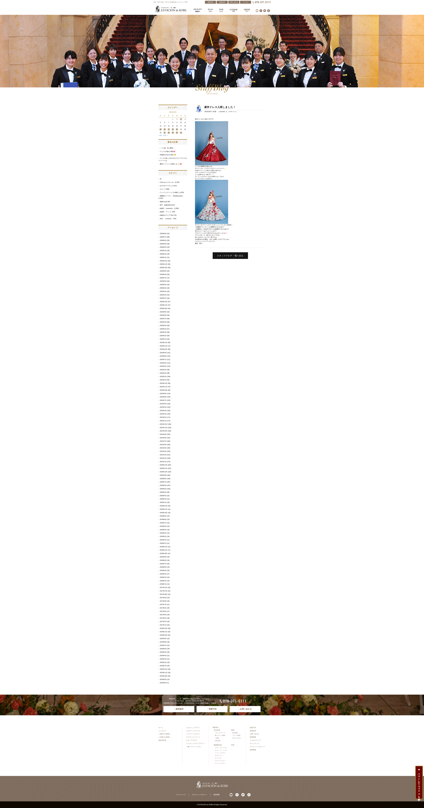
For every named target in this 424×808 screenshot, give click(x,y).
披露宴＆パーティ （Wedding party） (172, 196)
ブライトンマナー (220, 760)
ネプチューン (219, 755)
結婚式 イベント (165, 212)
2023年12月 (163, 342)
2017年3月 (163, 618)
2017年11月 (163, 591)
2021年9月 (163, 434)
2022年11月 (163, 387)
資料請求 (253, 731)
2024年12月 (163, 301)
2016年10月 (163, 635)
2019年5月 (163, 530)
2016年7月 (163, 645)
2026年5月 (163, 244)
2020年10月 (163, 472)
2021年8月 (163, 438)
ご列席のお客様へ (164, 737)
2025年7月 (163, 278)
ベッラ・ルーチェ (220, 753)
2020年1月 (163, 502)
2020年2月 (163, 499)
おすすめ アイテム (166, 186)
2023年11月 (163, 346)
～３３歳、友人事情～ (167, 148)
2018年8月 (163, 560)
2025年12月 (163, 261)
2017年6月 (163, 608)
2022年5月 (163, 407)
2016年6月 (163, 649)
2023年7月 (163, 359)
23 (177, 129)
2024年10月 (163, 308)
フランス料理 (236, 735)
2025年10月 (163, 267)
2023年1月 (163, 380)
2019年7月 (163, 523)
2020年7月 (163, 482)
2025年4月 (163, 288)
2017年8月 (163, 601)
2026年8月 (163, 233)
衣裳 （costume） (219, 111)
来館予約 (253, 727)
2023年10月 (163, 349)
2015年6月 (163, 683)
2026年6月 (163, 240)
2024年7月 (163, 318)
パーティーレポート (193, 734)
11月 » (165, 135)
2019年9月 (163, 516)
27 (164, 132)
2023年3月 (163, 373)
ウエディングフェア (193, 731)
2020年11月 (163, 468)
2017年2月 (163, 621)
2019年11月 (163, 509)
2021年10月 (163, 431)
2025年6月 (163, 281)
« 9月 (160, 135)
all (160, 179)
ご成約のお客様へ (164, 734)
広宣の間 (217, 740)
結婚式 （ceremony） (167, 208)
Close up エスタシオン (167, 182)
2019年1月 (163, 543)
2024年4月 (163, 329)
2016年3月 (163, 659)
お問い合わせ (254, 734)
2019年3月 (163, 536)
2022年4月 (163, 410)
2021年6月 (163, 444)
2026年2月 (163, 254)
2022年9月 (163, 393)
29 (173, 132)
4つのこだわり (236, 738)
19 (160, 129)
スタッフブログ (191, 740)
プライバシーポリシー (257, 747)
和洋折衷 (235, 733)
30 (177, 132)
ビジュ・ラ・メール (221, 750)
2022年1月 (163, 421)
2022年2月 (163, 417)
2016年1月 (163, 666)
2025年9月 (163, 271)
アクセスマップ (255, 740)
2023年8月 (163, 356)
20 (164, 129)
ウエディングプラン (193, 727)
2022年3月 (163, 414)
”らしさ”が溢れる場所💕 (167, 151)
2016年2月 (163, 662)
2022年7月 (163, 400)
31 (181, 132)
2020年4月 (163, 492)
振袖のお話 (163, 201)
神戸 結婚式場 (165, 205)
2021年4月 (163, 451)
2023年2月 (163, 376)
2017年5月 (163, 611)
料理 (232, 730)
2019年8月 (163, 519)
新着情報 (253, 737)
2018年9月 (163, 557)
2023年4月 (163, 370)
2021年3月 (163, 455)
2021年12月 (163, 424)
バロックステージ (220, 733)
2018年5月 (163, 570)
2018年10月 (163, 553)
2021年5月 (163, 448)
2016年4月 (163, 655)
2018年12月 (163, 547)
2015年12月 (163, 669)
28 (168, 132)
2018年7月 (163, 564)
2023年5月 (163, 366)
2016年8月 (163, 642)
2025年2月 (163, 295)
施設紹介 (216, 727)
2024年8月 (163, 315)
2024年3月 (163, 332)
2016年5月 (163, 652)
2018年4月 (163, 574)
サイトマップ (254, 743)
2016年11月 (163, 632)
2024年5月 (163, 325)
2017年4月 (163, 615)
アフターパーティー (193, 737)
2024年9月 (163, 312)
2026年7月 (163, 237)
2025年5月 (163, 284)
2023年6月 (163, 363)
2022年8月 (163, 397)
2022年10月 (163, 390)
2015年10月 (163, 676)
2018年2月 (163, 581)
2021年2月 (163, 458)
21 (168, 129)
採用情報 (253, 750)
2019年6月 (163, 526)
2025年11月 (163, 264)
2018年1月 (163, 584)
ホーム (160, 727)
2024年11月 (163, 305)
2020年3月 (163, 495)
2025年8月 (163, 274)
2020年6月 (163, 485)
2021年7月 (163, 441)
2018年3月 (163, 577)
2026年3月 (163, 250)
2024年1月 (163, 339)
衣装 (232, 745)
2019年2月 (163, 540)
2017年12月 (163, 587)
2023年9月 (163, 353)
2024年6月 (163, 322)
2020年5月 (163, 489)
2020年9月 (163, 475)
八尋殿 (217, 738)
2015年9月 (163, 679)
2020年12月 (163, 465)
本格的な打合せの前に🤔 (168, 155)
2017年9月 (163, 597)
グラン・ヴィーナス (221, 747)
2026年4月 (163, 247)
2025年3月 (163, 291)
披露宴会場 (217, 745)
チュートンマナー (220, 763)
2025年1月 (163, 298)
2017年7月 (163, 604)
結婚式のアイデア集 (166, 215)
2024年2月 (163, 335)
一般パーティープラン (194, 747)
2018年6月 (163, 567)
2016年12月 (163, 628)
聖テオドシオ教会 (220, 735)
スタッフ (163, 189)
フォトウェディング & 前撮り (169, 192)
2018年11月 (163, 550)
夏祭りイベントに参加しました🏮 (171, 164)
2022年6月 (163, 404)
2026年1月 (163, 257)
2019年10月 (163, 513)
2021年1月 (163, 461)
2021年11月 (163, 427)
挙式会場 (217, 730)
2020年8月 (163, 478)
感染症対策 (162, 740)
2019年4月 (163, 533)
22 (173, 129)
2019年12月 (163, 506)
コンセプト (162, 731)
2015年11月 (163, 672)
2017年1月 (163, 625)
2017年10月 (163, 594)
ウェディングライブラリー (195, 743)
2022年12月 (163, 383)
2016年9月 (163, 638)
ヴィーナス (218, 758)
